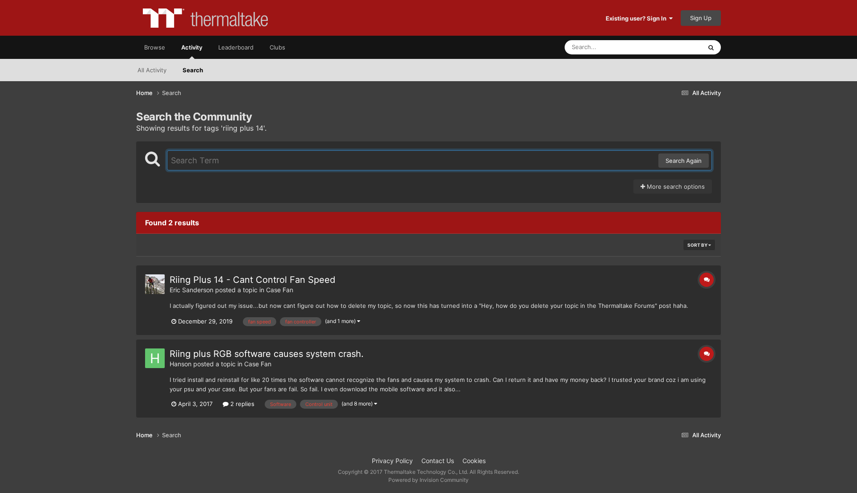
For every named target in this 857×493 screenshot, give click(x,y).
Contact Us (437, 460)
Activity (191, 47)
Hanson (180, 364)
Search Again (684, 160)
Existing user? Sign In (637, 18)
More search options (675, 186)
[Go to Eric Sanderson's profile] (155, 284)
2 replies (241, 403)
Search (193, 70)
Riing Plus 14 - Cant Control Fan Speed (252, 279)
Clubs (277, 47)
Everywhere (674, 47)
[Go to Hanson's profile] (155, 358)
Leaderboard (236, 47)
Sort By (697, 245)
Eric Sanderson (191, 290)
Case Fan (279, 290)
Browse (154, 47)
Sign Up (700, 17)
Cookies (474, 460)
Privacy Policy (392, 460)
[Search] (711, 47)
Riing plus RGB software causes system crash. (267, 353)
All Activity (151, 70)
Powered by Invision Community (428, 479)
